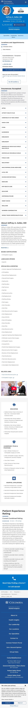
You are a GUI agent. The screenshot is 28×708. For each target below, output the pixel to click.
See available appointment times (14, 69)
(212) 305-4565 (8, 25)
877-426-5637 (14, 667)
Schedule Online (20, 25)
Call (14, 586)
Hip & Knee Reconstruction (9, 374)
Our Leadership (14, 624)
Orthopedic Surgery (7, 377)
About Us (14, 615)
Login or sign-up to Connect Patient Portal (13, 76)
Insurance (20, 35)
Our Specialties (14, 634)
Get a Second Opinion (14, 647)
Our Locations (14, 629)
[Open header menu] (26, 2)
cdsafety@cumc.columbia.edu (14, 677)
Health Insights (14, 620)
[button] (14, 82)
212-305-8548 (14, 672)
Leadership (14, 35)
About (13, 37)
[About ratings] (24, 21)
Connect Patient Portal (14, 643)
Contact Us (14, 638)
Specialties (6, 35)
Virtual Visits (14, 652)
